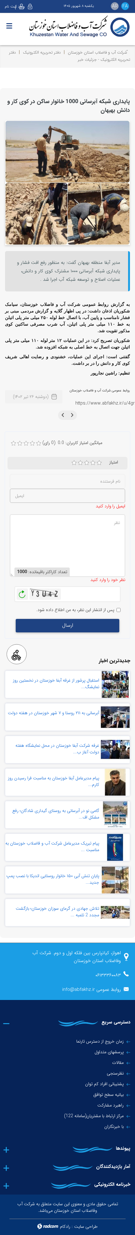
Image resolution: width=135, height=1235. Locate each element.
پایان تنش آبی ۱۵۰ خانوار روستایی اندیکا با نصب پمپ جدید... (52, 879)
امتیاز (113, 462)
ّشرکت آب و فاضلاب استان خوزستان (97, 52)
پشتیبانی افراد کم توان (104, 1084)
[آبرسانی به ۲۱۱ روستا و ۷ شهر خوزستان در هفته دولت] (115, 717)
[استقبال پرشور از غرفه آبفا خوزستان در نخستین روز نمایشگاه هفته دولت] (115, 684)
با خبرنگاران (114, 1126)
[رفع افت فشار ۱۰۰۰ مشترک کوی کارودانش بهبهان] (67, 182)
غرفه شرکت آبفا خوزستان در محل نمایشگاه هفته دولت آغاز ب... (57, 749)
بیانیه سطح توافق (108, 1094)
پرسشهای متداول (109, 1052)
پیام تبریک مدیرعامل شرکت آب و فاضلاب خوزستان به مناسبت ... (52, 846)
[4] (93, 463)
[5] (99, 463)
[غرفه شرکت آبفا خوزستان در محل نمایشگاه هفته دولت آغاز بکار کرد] (115, 749)
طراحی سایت (86, 1226)
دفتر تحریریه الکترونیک (42, 52)
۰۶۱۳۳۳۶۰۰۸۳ (108, 975)
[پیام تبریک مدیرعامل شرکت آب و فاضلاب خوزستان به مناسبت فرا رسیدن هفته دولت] (115, 847)
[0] (13, 443)
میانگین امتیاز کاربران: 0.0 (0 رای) (72, 443)
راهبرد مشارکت (110, 1105)
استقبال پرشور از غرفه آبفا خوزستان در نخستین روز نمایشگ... (56, 683)
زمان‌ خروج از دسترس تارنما (100, 1041)
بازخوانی (22, 592)
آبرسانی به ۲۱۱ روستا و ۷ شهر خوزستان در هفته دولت (53, 712)
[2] (80, 463)
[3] (86, 463)
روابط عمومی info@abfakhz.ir (91, 989)
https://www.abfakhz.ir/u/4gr (105, 403)
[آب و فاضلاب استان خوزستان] (67, 26)
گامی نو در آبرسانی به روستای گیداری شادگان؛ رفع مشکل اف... (55, 814)
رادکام (65, 1226)
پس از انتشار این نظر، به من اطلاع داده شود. (75, 610)
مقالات (118, 1062)
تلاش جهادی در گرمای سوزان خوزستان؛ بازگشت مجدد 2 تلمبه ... (57, 911)
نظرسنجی (115, 1073)
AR (115, 6)
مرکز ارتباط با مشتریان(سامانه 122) (94, 1115)
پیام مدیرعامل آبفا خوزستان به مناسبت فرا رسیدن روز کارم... (53, 781)
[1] (74, 463)
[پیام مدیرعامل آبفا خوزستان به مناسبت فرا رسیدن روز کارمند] (115, 782)
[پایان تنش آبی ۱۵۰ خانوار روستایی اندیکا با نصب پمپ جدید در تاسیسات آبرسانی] (115, 879)
